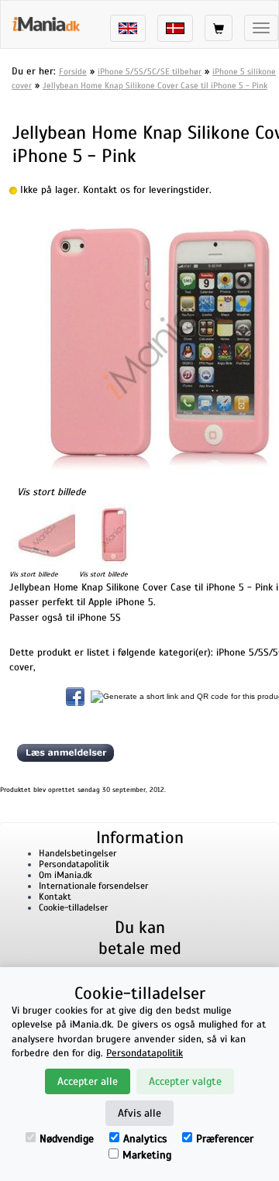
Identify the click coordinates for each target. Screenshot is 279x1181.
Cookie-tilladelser (73, 907)
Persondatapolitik (74, 864)
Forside (73, 71)
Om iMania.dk (65, 874)
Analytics (145, 1138)
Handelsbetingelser (77, 853)
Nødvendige (67, 1138)
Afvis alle (139, 1113)
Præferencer (224, 1138)
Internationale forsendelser (93, 885)
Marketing (146, 1155)
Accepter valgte (185, 1081)
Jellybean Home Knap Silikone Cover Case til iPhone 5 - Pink (155, 85)
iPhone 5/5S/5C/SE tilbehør (150, 71)
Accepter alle (87, 1081)
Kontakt (55, 896)
